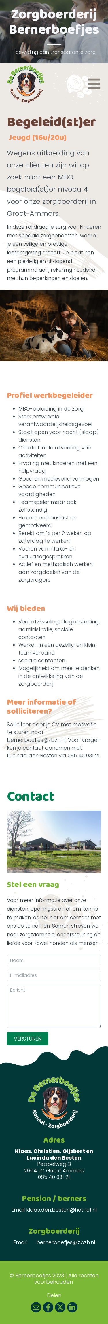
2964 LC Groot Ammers (54, 1170)
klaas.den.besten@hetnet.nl (61, 1209)
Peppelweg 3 (54, 1164)
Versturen (27, 1038)
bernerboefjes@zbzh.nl (36, 740)
